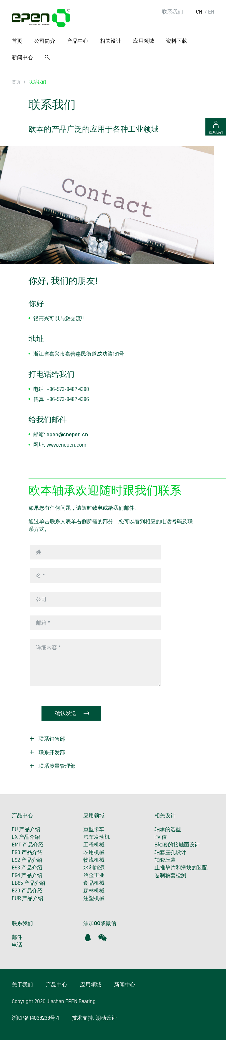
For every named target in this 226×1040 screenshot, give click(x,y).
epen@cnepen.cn (67, 435)
